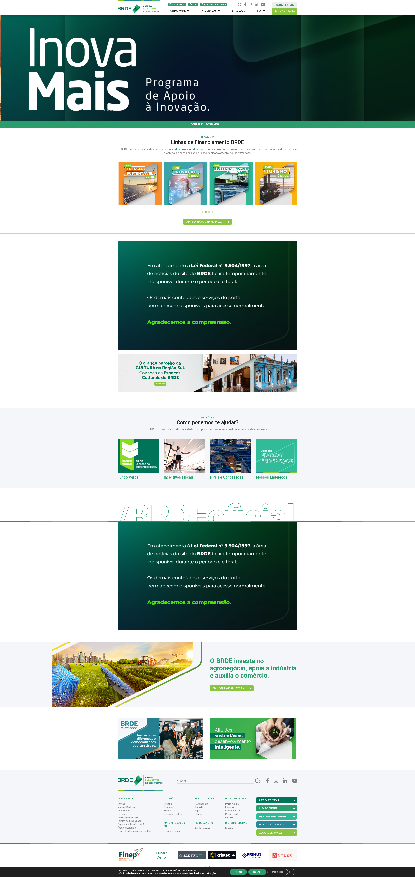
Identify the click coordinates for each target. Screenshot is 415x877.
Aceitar (238, 871)
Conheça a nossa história (228, 688)
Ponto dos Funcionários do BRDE (135, 831)
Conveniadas (124, 810)
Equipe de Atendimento (214, 4)
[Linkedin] (256, 4)
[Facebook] (245, 4)
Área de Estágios (127, 827)
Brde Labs (238, 10)
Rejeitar (257, 871)
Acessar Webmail (269, 800)
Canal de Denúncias (128, 817)
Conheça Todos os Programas (204, 222)
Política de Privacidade (129, 820)
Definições (277, 871)
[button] (105, 110)
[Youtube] (263, 4)
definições (211, 873)
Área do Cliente (268, 808)
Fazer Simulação (284, 11)
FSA (259, 10)
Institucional (177, 10)
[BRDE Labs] (207, 373)
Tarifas (193, 4)
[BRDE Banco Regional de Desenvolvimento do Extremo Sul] (139, 6)
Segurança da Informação (131, 824)
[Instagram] (250, 4)
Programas (209, 10)
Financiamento (177, 4)
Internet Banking (284, 4)
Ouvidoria (122, 814)
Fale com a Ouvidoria (271, 824)
